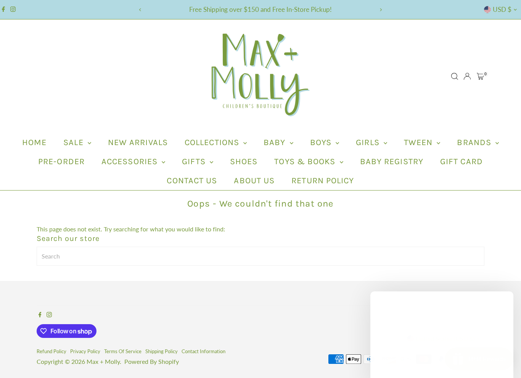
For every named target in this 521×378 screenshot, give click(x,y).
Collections (213, 142)
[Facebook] (3, 9)
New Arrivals (138, 142)
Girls (369, 142)
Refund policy (51, 351)
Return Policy (322, 181)
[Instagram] (13, 9)
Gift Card (461, 161)
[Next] (380, 9)
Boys (322, 142)
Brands (475, 142)
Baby (276, 142)
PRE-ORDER (61, 161)
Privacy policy (85, 351)
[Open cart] (480, 76)
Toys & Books (306, 161)
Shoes (244, 161)
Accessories (130, 161)
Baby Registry (391, 161)
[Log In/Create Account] (467, 76)
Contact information (203, 351)
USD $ (502, 9)
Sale (74, 142)
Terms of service (123, 351)
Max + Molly (103, 361)
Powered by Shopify (151, 361)
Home (34, 142)
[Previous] (140, 9)
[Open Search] (454, 76)
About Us (254, 181)
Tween (419, 142)
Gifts (195, 161)
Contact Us (192, 181)
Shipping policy (161, 351)
